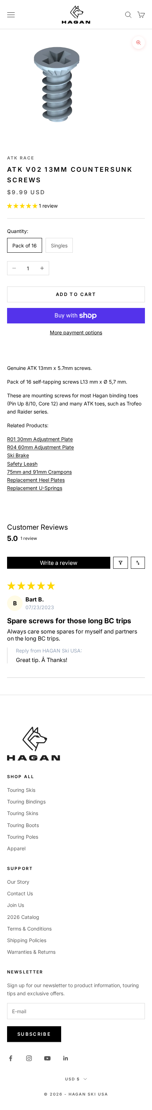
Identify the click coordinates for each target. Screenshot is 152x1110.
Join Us (15, 905)
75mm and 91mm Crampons (39, 472)
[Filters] (120, 563)
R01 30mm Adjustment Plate (40, 439)
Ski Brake (18, 455)
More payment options (76, 332)
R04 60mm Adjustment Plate (40, 447)
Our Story (18, 882)
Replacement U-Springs (34, 488)
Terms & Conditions (29, 929)
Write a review (58, 562)
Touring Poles (22, 837)
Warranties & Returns (31, 952)
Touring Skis (21, 790)
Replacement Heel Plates (36, 480)
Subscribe (34, 1034)
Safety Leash (22, 464)
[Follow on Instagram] (29, 1058)
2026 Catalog (23, 917)
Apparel (16, 848)
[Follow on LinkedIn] (65, 1058)
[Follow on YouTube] (47, 1058)
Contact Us (20, 893)
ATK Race (20, 157)
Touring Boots (23, 825)
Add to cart (76, 294)
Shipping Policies (26, 940)
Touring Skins (22, 813)
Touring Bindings (26, 802)
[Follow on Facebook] (10, 1058)
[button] (23, 206)
